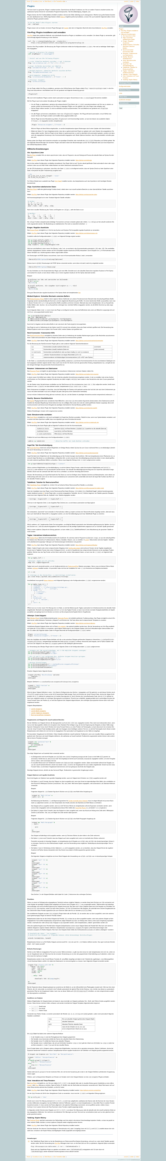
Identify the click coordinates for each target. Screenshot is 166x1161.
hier (79, 292)
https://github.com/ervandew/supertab (87, 453)
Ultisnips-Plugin (34, 618)
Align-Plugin (33, 189)
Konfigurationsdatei (124, 86)
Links (120, 93)
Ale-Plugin (33, 155)
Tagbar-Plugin (34, 538)
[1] (43, 493)
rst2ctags (35, 568)
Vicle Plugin (33, 1083)
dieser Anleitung (49, 580)
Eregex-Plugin (34, 230)
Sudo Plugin (33, 417)
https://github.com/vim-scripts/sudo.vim (87, 422)
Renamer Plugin (35, 371)
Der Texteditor (59, 1)
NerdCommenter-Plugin (37, 335)
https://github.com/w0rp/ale (84, 160)
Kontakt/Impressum (135, 1159)
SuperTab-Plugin (35, 448)
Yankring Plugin (34, 1120)
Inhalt (121, 26)
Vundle (66, 28)
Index (137, 1)
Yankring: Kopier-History (130, 79)
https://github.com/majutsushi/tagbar (86, 545)
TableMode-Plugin (35, 485)
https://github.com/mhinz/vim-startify (86, 408)
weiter (132, 1)
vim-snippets (62, 626)
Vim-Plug (104, 28)
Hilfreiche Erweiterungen (128, 34)
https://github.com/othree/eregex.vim (87, 233)
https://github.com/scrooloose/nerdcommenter (89, 340)
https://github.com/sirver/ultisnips (85, 623)
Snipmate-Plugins (63, 618)
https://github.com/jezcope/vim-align (86, 194)
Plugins (121, 29)
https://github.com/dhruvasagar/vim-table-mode (90, 488)
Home (28, 1)
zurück (126, 1)
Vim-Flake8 (58, 181)
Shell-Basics (48, 1)
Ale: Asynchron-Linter (129, 36)
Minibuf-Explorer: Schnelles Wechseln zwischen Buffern (131, 46)
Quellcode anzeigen (125, 99)
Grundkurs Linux (37, 1)
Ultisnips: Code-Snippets (130, 74)
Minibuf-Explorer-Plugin (37, 299)
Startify (32, 401)
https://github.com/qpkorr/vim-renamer (87, 374)
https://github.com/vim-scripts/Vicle (90, 1090)
